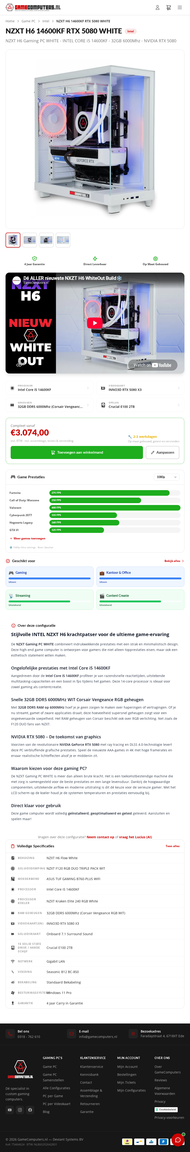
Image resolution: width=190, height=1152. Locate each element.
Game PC (28, 21)
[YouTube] (10, 1110)
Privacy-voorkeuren (169, 1117)
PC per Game (53, 1096)
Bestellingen (126, 1074)
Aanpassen (165, 452)
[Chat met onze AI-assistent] (177, 1139)
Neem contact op (100, 837)
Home (10, 21)
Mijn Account (127, 1066)
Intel (45, 21)
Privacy (160, 1101)
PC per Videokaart (56, 1104)
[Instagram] (20, 1110)
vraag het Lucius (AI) (135, 837)
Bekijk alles (172, 561)
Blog (46, 1111)
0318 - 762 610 (29, 1036)
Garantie (87, 1111)
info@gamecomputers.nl (98, 1036)
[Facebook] (30, 1110)
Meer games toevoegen (29, 538)
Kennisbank (89, 1074)
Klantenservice (91, 1066)
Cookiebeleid (167, 1109)
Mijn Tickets (126, 1082)
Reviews (161, 1080)
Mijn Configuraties (131, 1090)
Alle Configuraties (56, 1088)
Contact (86, 1082)
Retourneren (90, 1104)
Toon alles (173, 846)
